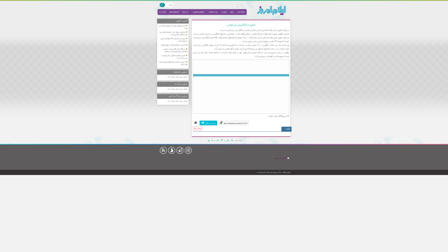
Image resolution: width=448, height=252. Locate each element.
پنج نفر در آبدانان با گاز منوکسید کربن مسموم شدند (174, 40)
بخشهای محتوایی (198, 12)
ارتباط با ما (162, 12)
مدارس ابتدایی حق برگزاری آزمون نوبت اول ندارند (173, 63)
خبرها (232, 12)
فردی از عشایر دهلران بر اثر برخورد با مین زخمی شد (174, 56)
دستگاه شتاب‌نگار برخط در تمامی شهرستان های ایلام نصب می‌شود (175, 50)
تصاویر (224, 12)
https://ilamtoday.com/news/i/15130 (235, 123)
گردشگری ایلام (174, 12)
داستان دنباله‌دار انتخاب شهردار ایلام (173, 45)
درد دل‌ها (185, 12)
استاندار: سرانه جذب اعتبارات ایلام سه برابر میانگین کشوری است (173, 33)
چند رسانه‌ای (213, 12)
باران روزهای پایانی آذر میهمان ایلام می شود (173, 27)
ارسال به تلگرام (210, 123)
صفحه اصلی (241, 12)
